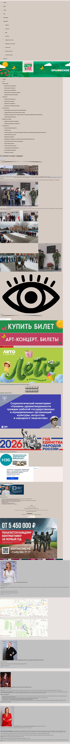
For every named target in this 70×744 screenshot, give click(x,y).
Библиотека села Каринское (9, 103)
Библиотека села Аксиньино (9, 99)
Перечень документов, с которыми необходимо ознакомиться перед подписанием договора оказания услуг (25, 132)
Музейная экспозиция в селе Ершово (11, 121)
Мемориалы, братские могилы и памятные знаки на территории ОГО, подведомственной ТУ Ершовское (19, 500)
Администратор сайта (37, 514)
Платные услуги (7, 130)
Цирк (6, 32)
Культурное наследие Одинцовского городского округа (11, 499)
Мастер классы (8, 47)
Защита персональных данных (10, 145)
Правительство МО (5, 502)
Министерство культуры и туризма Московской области (11, 501)
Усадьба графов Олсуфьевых (10, 116)
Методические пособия (8, 152)
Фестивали (7, 36)
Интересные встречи (8, 51)
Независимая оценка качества (10, 134)
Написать (12, 478)
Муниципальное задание (9, 136)
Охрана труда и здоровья (9, 143)
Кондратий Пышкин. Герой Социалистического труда (14, 112)
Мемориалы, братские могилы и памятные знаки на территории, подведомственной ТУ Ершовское (23, 114)
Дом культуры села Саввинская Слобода (12, 92)
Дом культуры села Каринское (10, 90)
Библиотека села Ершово (9, 101)
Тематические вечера (9, 54)
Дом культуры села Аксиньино (10, 85)
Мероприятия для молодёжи (10, 43)
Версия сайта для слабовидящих (7, 346)
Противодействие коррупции (10, 150)
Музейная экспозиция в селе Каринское (12, 123)
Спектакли (7, 28)
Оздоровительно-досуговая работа (11, 94)
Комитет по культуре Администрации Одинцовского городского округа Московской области (17, 498)
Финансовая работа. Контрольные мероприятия (13, 141)
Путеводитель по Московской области (8, 503)
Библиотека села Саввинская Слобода (11, 105)
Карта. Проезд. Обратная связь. (31, 511)
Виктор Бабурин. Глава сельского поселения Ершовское (15, 110)
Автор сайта (24, 514)
